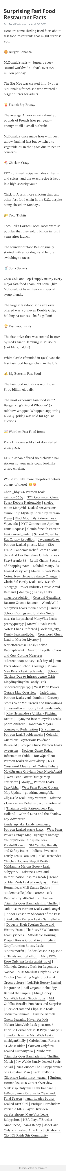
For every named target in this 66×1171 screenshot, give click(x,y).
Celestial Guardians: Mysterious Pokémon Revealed (31, 740)
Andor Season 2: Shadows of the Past (33, 914)
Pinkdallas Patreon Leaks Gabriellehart (34, 919)
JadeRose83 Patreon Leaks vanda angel (32, 909)
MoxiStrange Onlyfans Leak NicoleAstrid (33, 771)
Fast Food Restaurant (15, 24)
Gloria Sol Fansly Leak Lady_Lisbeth (29, 582)
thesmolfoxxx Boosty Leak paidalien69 (34, 708)
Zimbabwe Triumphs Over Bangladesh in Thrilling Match (32, 1056)
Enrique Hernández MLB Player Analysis (33, 1030)
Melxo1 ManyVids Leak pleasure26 (28, 1025)
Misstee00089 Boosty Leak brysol (28, 661)
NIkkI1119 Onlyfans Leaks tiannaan (29, 1088)
